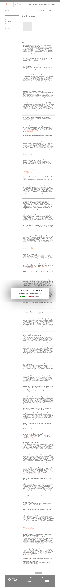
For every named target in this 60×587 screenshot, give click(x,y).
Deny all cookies (30, 296)
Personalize (37, 296)
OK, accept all (23, 296)
